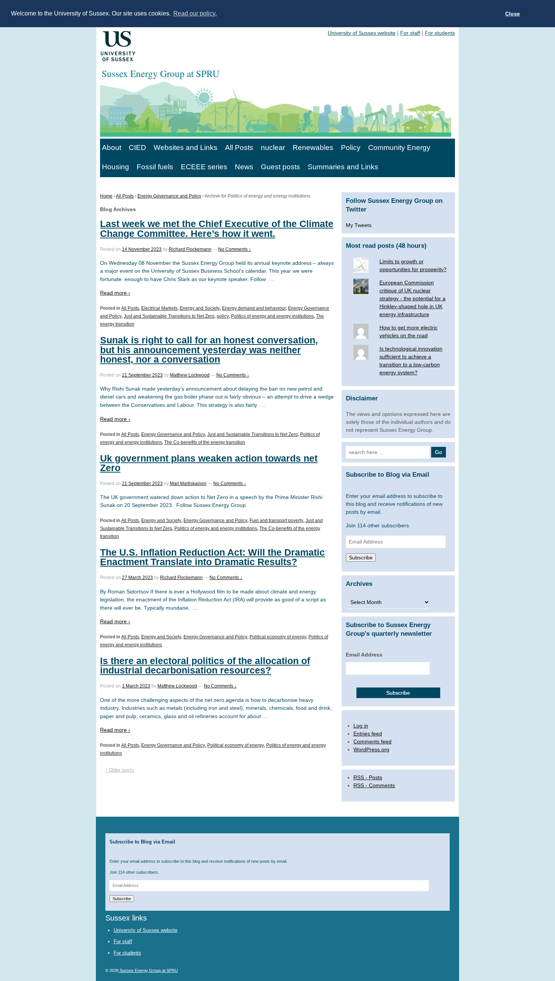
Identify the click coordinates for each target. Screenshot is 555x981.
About (111, 147)
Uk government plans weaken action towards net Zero (209, 463)
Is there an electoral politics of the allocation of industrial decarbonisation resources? (205, 665)
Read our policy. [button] (195, 13)
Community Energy (399, 147)
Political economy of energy (278, 637)
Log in (360, 726)
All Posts (239, 147)
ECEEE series (204, 167)
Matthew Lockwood (190, 375)
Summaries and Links (343, 167)
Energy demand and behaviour (254, 308)
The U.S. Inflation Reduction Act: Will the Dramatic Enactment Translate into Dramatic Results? (212, 557)
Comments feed (372, 741)
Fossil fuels (155, 167)
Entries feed (367, 734)
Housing (115, 167)
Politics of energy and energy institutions (272, 316)
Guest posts (280, 167)
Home (106, 196)
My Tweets (359, 225)
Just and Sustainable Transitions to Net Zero (169, 316)
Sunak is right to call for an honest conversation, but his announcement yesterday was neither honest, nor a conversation (209, 349)
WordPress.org (371, 749)
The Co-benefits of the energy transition (204, 442)
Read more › (115, 293)
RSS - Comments (374, 785)
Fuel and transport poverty (276, 520)
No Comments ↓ (234, 249)
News (244, 167)
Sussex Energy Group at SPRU (148, 970)
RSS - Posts (367, 777)
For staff (410, 33)
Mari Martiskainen (188, 483)
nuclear (273, 147)
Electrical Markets (159, 308)
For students (440, 33)
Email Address (364, 655)
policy (223, 316)
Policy (351, 147)
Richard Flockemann (190, 249)
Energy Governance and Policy (169, 196)
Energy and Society (200, 308)
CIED (137, 147)
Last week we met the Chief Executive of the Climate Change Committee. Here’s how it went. (216, 228)
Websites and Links (185, 147)
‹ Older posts (120, 770)
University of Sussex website (362, 33)
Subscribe (361, 558)
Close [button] (512, 14)
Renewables (313, 147)
